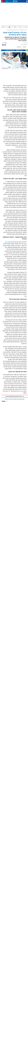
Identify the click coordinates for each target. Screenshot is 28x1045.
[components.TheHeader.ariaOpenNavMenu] (23, 1)
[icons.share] (2, 1)
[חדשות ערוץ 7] (14, 1)
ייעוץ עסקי (18, 46)
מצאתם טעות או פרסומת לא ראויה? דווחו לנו (13, 399)
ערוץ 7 (24, 29)
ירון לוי (20, 391)
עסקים (23, 46)
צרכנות (21, 29)
